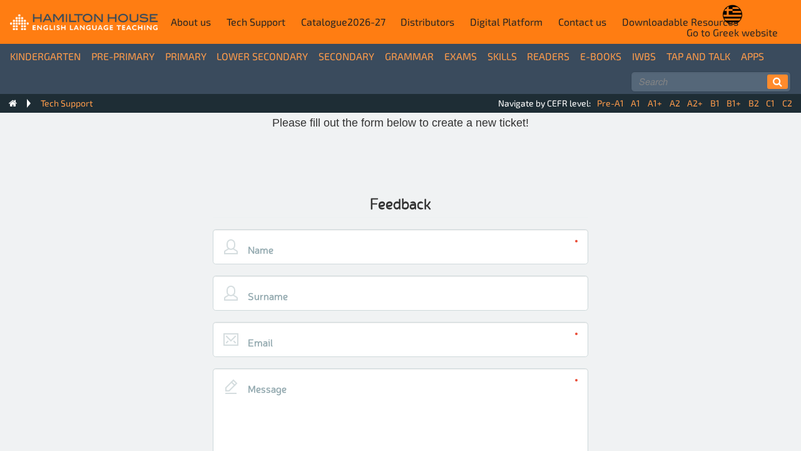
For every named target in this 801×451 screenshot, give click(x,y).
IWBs (644, 56)
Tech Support (256, 22)
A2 (675, 103)
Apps (752, 56)
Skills (502, 56)
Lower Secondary (262, 56)
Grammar (409, 56)
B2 (753, 103)
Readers (548, 56)
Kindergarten (45, 56)
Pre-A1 (610, 103)
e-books (600, 56)
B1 (715, 103)
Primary (186, 56)
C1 (770, 103)
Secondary (346, 56)
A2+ (695, 103)
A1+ (655, 103)
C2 (787, 103)
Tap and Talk (698, 56)
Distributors (427, 22)
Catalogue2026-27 (343, 22)
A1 (635, 103)
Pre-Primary (123, 56)
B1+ (734, 103)
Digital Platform (506, 22)
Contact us (582, 22)
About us (191, 22)
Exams (460, 56)
